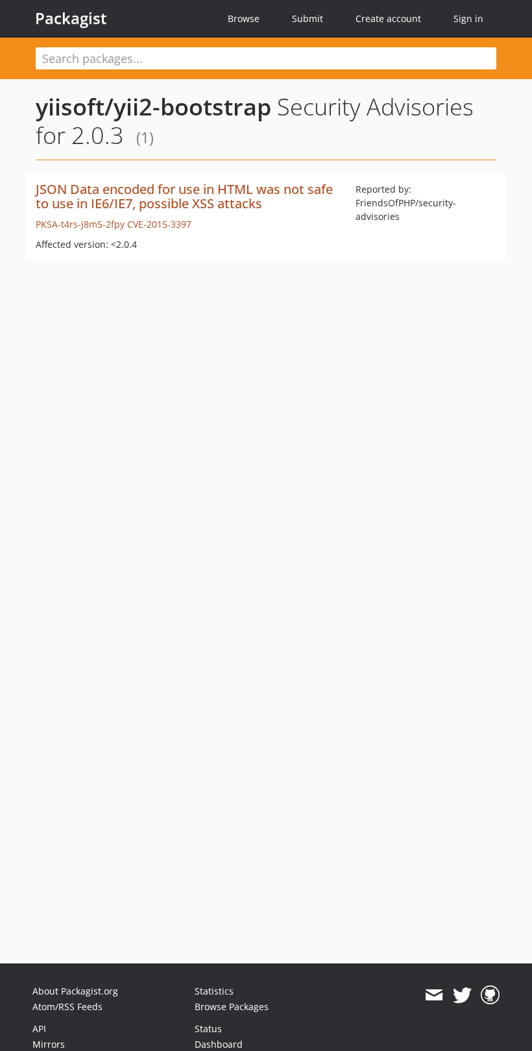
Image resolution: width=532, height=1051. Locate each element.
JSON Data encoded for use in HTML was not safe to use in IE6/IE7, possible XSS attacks (184, 196)
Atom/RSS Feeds (67, 1006)
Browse (244, 18)
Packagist (71, 18)
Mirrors (48, 1044)
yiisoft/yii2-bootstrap (153, 107)
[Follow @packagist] (462, 995)
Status (208, 1028)
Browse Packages (232, 1006)
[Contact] (433, 995)
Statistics (214, 991)
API (39, 1028)
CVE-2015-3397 (159, 224)
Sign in (468, 18)
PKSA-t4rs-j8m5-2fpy (80, 224)
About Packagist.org (75, 991)
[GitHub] (490, 995)
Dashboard (219, 1044)
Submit (307, 18)
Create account (388, 18)
